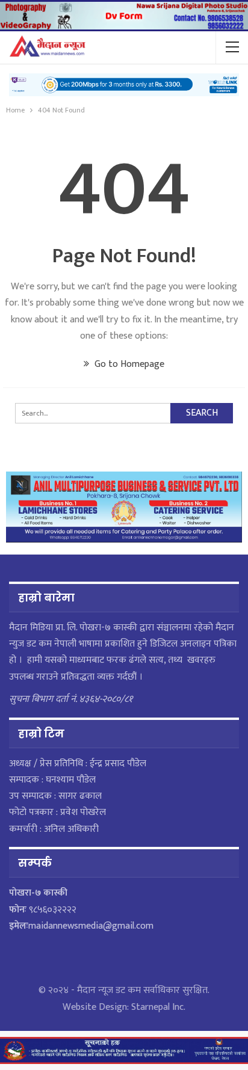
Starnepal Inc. (158, 1007)
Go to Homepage (128, 364)
